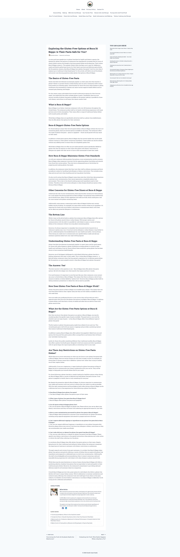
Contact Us (100, 9)
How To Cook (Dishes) (55, 16)
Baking (65, 13)
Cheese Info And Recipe (101, 13)
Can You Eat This (88, 13)
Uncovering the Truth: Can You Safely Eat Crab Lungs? (121, 77)
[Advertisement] (90, 28)
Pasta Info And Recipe (70, 16)
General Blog (57, 13)
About (83, 9)
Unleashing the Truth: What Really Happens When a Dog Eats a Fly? (92, 537)
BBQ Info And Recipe (74, 13)
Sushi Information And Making (102, 16)
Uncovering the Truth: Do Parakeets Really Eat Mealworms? (60, 537)
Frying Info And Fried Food (118, 13)
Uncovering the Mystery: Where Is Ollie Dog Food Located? (65, 514)
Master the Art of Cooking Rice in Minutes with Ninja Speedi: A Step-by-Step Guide (71, 523)
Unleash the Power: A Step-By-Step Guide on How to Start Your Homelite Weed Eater (72, 517)
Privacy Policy (91, 9)
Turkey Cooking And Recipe (122, 16)
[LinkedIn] (66, 508)
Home (78, 9)
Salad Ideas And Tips (85, 16)
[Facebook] (63, 508)
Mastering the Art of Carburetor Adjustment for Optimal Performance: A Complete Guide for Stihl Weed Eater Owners (75, 519)
